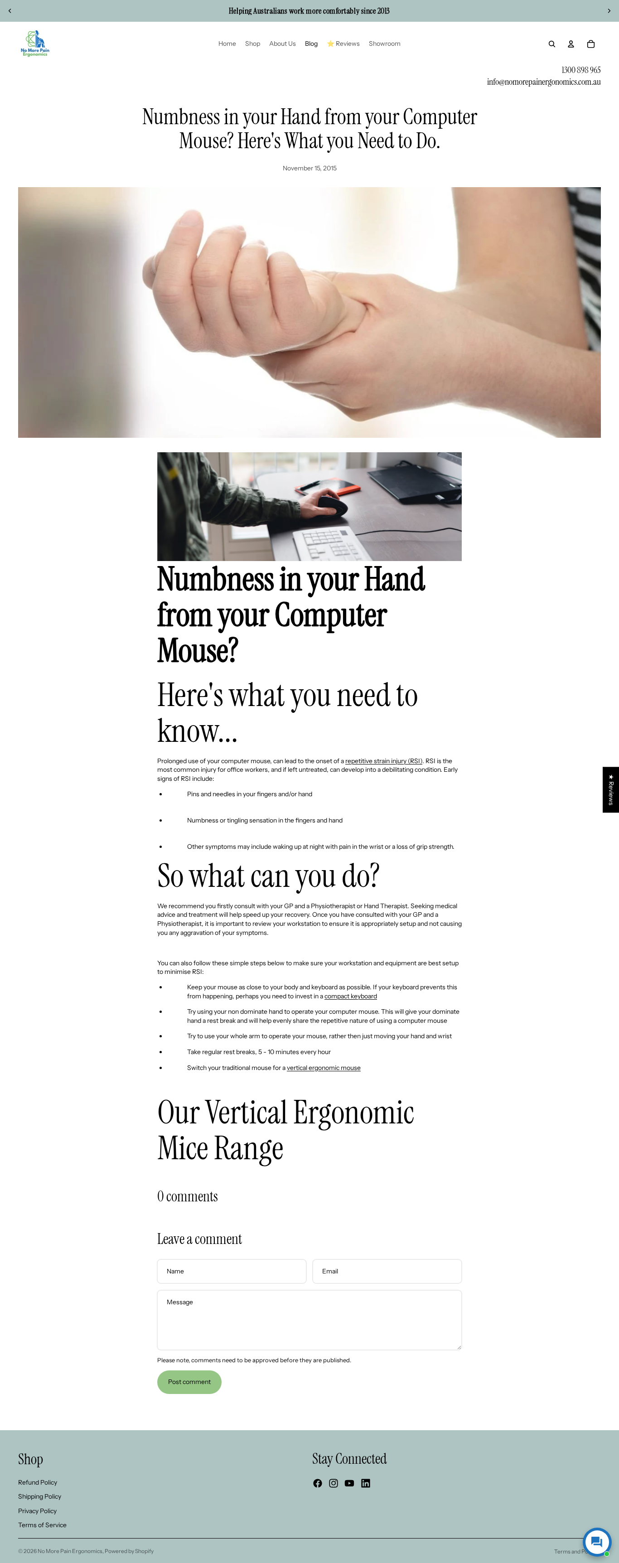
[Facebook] (317, 1483)
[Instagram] (333, 1483)
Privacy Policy (37, 1510)
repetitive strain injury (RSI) (383, 761)
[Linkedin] (365, 1483)
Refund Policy (37, 1482)
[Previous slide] (10, 11)
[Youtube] (349, 1483)
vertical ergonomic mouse (324, 1068)
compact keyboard (350, 996)
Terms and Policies (577, 1551)
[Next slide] (609, 11)
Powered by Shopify (129, 1551)
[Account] (571, 44)
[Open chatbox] (597, 1542)
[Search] (552, 44)
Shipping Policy (39, 1496)
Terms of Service (42, 1525)
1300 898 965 (581, 70)
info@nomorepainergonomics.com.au (544, 81)
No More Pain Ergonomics (70, 1551)
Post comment (189, 1382)
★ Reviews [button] (611, 789)
